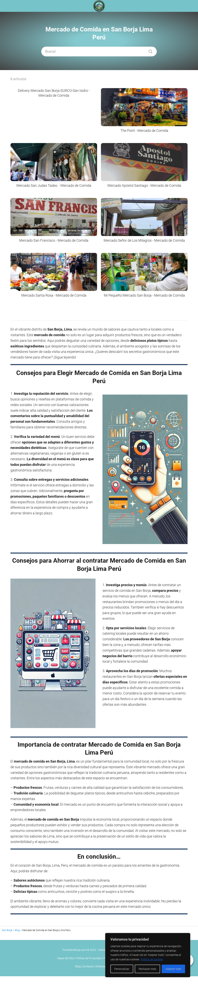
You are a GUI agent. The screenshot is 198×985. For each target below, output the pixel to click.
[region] (147, 955)
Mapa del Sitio (65, 958)
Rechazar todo (147, 968)
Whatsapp (101, 966)
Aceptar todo (173, 968)
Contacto (88, 966)
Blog (78, 966)
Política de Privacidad (89, 958)
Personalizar (121, 968)
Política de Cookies (152, 959)
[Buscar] (149, 50)
